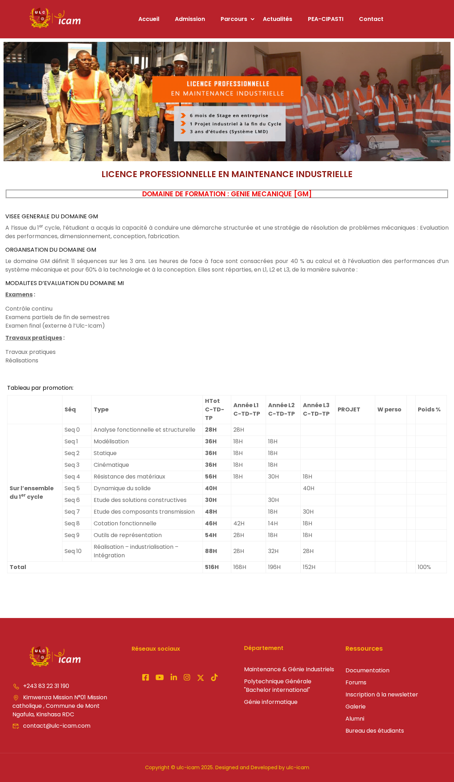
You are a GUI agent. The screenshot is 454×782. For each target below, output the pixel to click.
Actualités (277, 19)
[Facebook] (145, 678)
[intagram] (159, 678)
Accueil (148, 19)
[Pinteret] (174, 678)
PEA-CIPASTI (325, 19)
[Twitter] (200, 678)
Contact (371, 19)
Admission (190, 19)
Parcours (234, 19)
